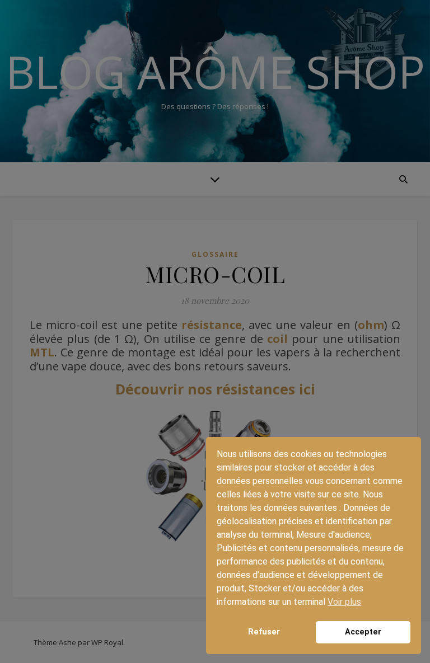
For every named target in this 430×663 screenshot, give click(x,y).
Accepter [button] (363, 632)
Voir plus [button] (344, 601)
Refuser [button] (264, 632)
